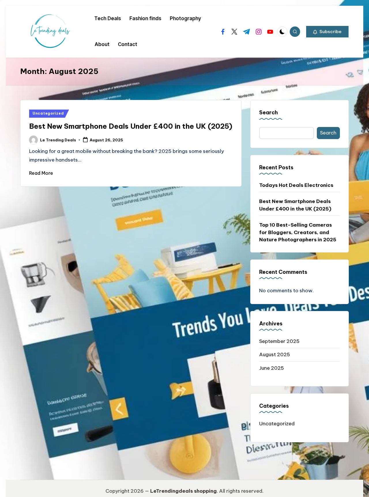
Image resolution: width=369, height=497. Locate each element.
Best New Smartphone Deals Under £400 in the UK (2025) (130, 126)
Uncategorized (48, 113)
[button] (327, 32)
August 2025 (274, 354)
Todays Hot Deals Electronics (296, 185)
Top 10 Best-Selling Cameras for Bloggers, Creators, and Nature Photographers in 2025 (297, 232)
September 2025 (279, 341)
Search (268, 112)
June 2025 (271, 368)
